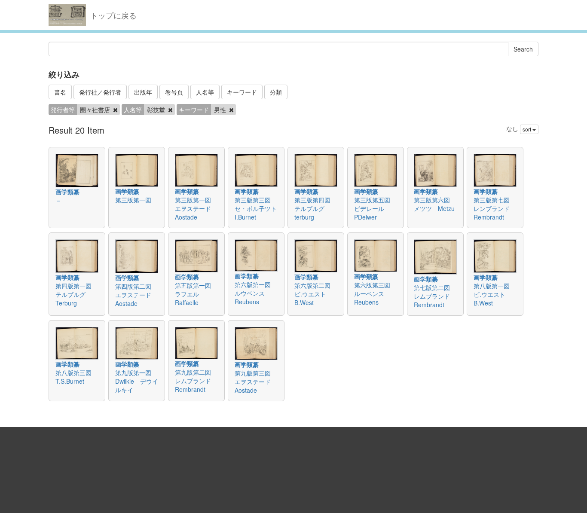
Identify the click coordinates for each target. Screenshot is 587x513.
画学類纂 (67, 191)
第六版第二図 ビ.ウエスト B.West (315, 294)
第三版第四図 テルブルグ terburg (315, 208)
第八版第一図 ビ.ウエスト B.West (495, 294)
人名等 (205, 92)
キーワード (242, 92)
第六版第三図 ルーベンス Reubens (375, 293)
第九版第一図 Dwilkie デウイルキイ (136, 381)
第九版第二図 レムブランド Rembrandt (196, 381)
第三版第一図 (136, 199)
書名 (60, 92)
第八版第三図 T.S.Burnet (76, 376)
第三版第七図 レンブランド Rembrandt (495, 208)
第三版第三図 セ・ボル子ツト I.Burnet (259, 208)
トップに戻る (113, 15)
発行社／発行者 (100, 92)
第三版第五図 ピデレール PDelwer (375, 208)
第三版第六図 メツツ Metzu (435, 204)
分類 (276, 92)
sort (527, 129)
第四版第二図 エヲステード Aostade (136, 295)
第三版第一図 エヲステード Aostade (196, 208)
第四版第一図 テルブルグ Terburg (76, 294)
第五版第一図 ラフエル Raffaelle (196, 294)
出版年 (143, 92)
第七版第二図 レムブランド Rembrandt (435, 296)
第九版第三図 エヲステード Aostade (256, 381)
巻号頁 (174, 92)
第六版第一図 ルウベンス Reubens (256, 293)
